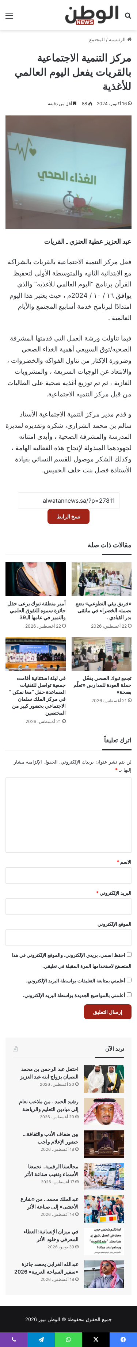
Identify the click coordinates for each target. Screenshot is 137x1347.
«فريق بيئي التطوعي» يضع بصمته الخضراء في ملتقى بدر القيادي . (104, 610)
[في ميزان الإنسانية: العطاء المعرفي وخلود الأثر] (104, 1241)
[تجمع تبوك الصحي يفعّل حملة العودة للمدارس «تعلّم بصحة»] (102, 654)
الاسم (124, 862)
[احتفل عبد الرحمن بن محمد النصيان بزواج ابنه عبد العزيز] (104, 1079)
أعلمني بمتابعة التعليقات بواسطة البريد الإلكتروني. (75, 980)
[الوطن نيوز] (91, 15)
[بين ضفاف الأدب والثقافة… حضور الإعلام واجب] (104, 1144)
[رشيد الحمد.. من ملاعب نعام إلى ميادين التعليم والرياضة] (104, 1111)
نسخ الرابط (68, 516)
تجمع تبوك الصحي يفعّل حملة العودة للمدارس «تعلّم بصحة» (102, 685)
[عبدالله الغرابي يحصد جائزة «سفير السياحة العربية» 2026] (104, 1274)
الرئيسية (118, 39)
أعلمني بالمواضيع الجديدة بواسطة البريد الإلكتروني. (74, 995)
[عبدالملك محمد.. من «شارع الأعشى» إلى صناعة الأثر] (104, 1209)
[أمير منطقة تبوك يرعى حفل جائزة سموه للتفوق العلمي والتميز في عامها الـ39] (35, 579)
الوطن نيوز (49, 1319)
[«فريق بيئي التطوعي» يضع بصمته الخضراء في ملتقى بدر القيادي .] (102, 579)
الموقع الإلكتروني (115, 924)
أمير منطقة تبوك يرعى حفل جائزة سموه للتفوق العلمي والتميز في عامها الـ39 (36, 610)
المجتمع (97, 39)
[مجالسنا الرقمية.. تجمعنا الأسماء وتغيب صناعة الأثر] (104, 1176)
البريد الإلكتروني (114, 893)
